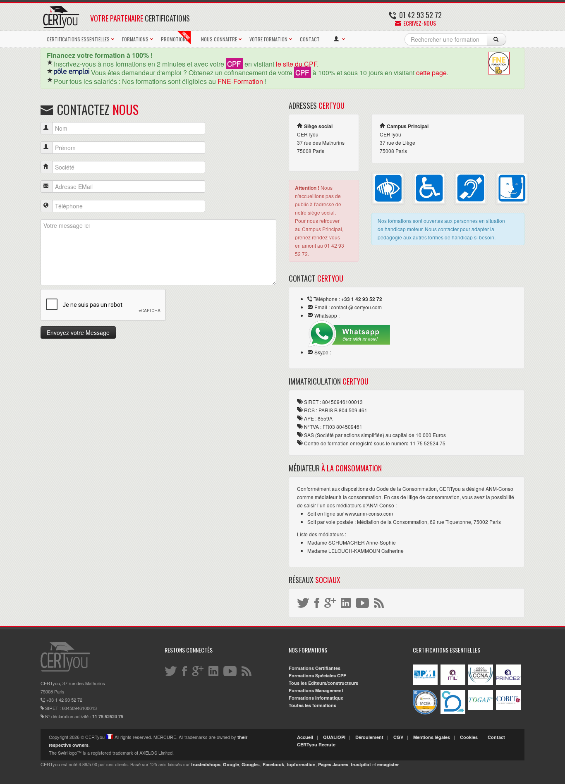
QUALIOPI (334, 737)
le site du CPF (296, 64)
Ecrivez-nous (419, 23)
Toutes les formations (312, 705)
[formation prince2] (508, 683)
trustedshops (205, 764)
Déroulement (369, 737)
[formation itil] (453, 683)
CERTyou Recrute (316, 744)
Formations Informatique (316, 698)
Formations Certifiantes (314, 668)
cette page (431, 72)
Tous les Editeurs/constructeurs (323, 683)
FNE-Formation (240, 81)
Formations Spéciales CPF (317, 675)
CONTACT (310, 39)
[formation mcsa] (425, 713)
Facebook (273, 764)
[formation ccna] (480, 683)
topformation (301, 764)
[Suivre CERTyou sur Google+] (330, 602)
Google (231, 764)
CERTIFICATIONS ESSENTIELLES (78, 39)
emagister (388, 764)
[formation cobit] (508, 708)
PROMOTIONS (175, 39)
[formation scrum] (453, 712)
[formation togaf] (480, 708)
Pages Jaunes (333, 764)
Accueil (305, 737)
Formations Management (316, 690)
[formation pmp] (425, 683)
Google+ (251, 764)
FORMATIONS (135, 39)
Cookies (469, 737)
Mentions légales (431, 737)
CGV (398, 737)
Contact (496, 737)
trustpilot (361, 764)
